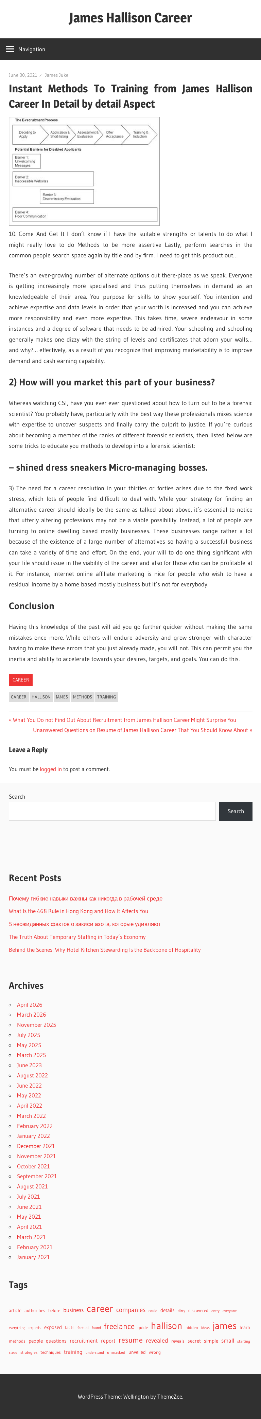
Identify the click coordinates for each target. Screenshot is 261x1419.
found (96, 1328)
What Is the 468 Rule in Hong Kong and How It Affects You (78, 910)
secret (194, 1341)
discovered (198, 1310)
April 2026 (29, 1004)
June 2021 (29, 1206)
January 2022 (33, 1135)
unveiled (137, 1352)
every (215, 1310)
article (15, 1310)
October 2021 (33, 1166)
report (108, 1340)
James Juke (56, 75)
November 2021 (36, 1156)
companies (130, 1310)
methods (82, 696)
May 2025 (29, 1045)
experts (35, 1327)
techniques (50, 1352)
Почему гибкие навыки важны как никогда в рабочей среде (85, 898)
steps (13, 1352)
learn (245, 1327)
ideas (205, 1328)
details (167, 1310)
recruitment (84, 1341)
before (54, 1310)
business (73, 1310)
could (153, 1311)
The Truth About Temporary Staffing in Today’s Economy (77, 936)
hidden (192, 1327)
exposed (53, 1327)
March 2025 (31, 1054)
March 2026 (31, 1014)
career (19, 696)
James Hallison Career (130, 17)
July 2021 (28, 1196)
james (62, 696)
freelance (119, 1326)
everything (17, 1328)
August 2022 (32, 1075)
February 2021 (35, 1247)
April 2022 (29, 1105)
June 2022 (29, 1085)
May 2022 (29, 1095)
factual (83, 1328)
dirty (181, 1310)
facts (69, 1327)
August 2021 (32, 1186)
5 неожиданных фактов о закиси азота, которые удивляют (85, 923)
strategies (28, 1352)
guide (143, 1327)
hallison (41, 696)
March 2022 (31, 1115)
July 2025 (28, 1034)
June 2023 (29, 1065)
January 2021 (33, 1256)
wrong (155, 1352)
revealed (157, 1340)
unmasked (116, 1352)
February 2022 (35, 1125)
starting (243, 1341)
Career (21, 680)
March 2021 (31, 1236)
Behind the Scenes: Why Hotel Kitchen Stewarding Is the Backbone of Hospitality (105, 949)
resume (131, 1340)
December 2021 (36, 1145)
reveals (178, 1341)
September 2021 (37, 1176)
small (227, 1340)
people (36, 1341)
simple (211, 1341)
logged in (51, 768)
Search (17, 796)
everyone (230, 1310)
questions (56, 1341)
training (106, 696)
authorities (34, 1310)
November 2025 (36, 1024)
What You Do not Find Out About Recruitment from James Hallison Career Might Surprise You (124, 719)
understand (95, 1352)
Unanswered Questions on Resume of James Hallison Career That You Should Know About (140, 729)
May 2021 (29, 1216)
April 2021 (29, 1226)
